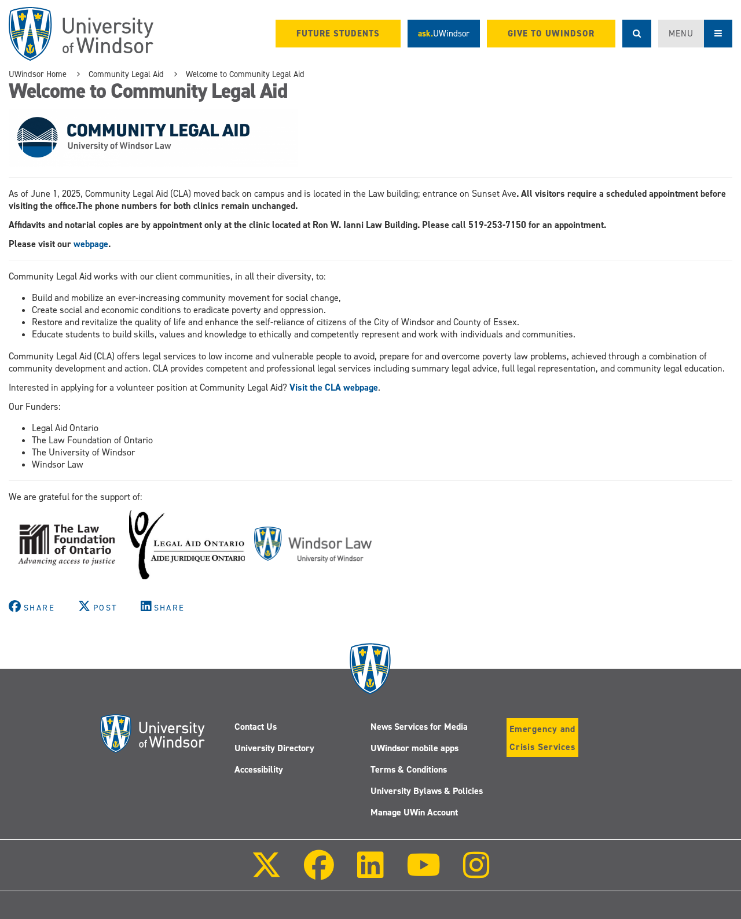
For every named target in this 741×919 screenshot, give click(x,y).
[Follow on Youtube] (423, 873)
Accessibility (258, 769)
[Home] (81, 34)
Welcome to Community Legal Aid (245, 74)
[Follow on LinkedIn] (370, 873)
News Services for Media (419, 727)
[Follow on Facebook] (319, 873)
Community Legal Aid (126, 74)
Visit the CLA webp (326, 387)
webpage (91, 244)
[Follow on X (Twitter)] (266, 873)
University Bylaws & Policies (426, 791)
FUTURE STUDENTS (338, 33)
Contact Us (255, 727)
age (371, 387)
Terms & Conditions (408, 769)
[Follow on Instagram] (476, 873)
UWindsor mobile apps (414, 748)
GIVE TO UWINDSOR (551, 33)
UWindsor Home (38, 74)
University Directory (274, 748)
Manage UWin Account (414, 812)
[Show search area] (636, 33)
